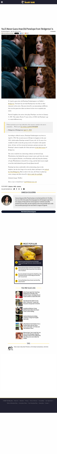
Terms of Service (33, 400)
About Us (16, 400)
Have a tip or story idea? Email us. (22, 346)
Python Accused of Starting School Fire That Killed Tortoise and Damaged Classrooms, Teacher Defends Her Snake (29, 263)
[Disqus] (28, 372)
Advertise (22, 400)
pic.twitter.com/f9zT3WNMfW (29, 127)
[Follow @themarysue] (14, 189)
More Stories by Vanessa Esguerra (28, 211)
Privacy (26, 400)
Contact (47, 403)
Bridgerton (10, 186)
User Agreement (49, 400)
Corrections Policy (23, 403)
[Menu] (2, 2)
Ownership (41, 403)
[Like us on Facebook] (17, 189)
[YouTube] (24, 189)
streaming (19, 186)
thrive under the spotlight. (35, 174)
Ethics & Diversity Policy (12, 403)
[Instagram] (19, 189)
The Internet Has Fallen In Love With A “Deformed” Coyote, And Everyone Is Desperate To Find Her (31, 302)
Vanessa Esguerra (6, 31)
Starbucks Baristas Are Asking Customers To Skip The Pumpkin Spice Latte (30, 317)
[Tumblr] (21, 189)
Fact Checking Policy (32, 403)
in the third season (40, 147)
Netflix (15, 186)
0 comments (53, 31)
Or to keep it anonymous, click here (39, 346)
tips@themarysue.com (30, 182)
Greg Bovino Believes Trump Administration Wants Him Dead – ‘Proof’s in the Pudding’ (31, 310)
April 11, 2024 (27, 130)
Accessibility (41, 400)
